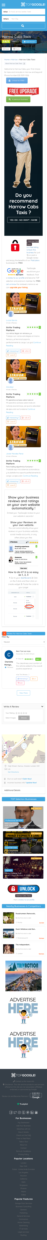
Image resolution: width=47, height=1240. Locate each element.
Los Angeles (23, 1172)
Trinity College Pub (12, 873)
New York (23, 1166)
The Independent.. (23, 945)
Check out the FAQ (23, 1135)
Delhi (23, 1182)
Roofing (23, 1235)
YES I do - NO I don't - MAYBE (23, 220)
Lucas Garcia (11, 320)
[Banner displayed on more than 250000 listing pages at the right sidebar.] (23, 1010)
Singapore (23, 1185)
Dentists (23, 1210)
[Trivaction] (23, 976)
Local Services (11, 847)
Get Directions (13, 772)
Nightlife (8, 870)
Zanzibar (10, 387)
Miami (23, 1191)
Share (17, 49)
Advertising (23, 1225)
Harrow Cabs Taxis (23, 896)
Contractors (23, 1219)
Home (6, 59)
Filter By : (6, 637)
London (20, 953)
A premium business (20, 99)
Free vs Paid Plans (23, 1138)
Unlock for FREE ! (18, 80)
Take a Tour (23, 1142)
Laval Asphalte (11, 851)
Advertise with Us (23, 1129)
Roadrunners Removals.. (26, 913)
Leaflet (41, 762)
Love (12, 355)
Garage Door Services (23, 1203)
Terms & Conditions (23, 1151)
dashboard (26, 578)
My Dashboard (23, 1122)
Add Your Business (23, 1126)
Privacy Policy (23, 1154)
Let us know (11, 284)
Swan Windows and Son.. (26, 929)
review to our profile (16, 278)
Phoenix (23, 1188)
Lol (35, 679)
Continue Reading (30, 476)
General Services (23, 1216)
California (23, 1179)
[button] (6, 34)
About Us (23, 1145)
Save (7, 49)
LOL (27, 351)
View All (20, 659)
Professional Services (14, 820)
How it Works (23, 1132)
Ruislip (20, 922)
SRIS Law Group (11, 823)
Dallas (23, 1195)
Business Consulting (23, 1206)
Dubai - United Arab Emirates (23, 1169)
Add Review (30, 42)
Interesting (14, 351)
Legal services (23, 1232)
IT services (23, 1229)
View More (23, 693)
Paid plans (35, 260)
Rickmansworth (23, 938)
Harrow (14, 59)
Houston (23, 1176)
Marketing (23, 1213)
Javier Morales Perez (14, 453)
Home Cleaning (24, 1222)
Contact (23, 1148)
